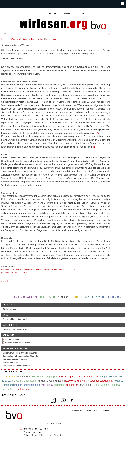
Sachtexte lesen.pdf (14, 340)
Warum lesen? (85, 385)
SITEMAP (106, 410)
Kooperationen (108, 376)
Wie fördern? (24, 376)
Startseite (5, 39)
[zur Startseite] (53, 24)
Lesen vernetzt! (101, 385)
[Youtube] (63, 402)
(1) (97, 133)
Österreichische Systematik (15, 319)
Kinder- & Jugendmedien (33, 39)
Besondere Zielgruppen (44, 376)
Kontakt (81, 14)
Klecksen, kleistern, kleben (15, 359)
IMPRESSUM (77, 410)
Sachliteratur (50, 39)
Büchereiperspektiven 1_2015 (16, 329)
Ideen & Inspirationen (69, 376)
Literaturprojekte (90, 376)
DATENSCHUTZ (92, 410)
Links (75, 297)
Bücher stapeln (9, 309)
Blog (65, 297)
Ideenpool (112, 297)
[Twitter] (73, 402)
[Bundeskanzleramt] (40, 437)
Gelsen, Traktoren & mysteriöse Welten (20, 353)
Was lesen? (16, 39)
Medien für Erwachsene (27, 385)
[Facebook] (53, 402)
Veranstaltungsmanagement (97, 380)
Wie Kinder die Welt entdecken (16, 366)
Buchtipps (91, 297)
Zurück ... (6, 281)
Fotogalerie (26, 297)
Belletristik (59, 385)
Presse (67, 14)
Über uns (52, 14)
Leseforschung (73, 380)
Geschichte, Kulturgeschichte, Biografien (21, 356)
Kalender (49, 297)
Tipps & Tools (9, 376)
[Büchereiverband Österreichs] (98, 30)
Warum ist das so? (11, 363)
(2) (94, 147)
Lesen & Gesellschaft (25, 380)
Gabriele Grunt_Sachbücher (17, 343)
